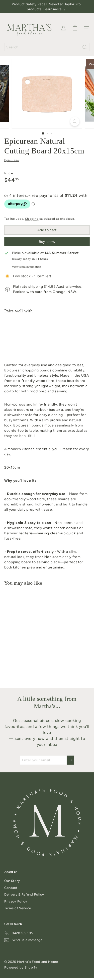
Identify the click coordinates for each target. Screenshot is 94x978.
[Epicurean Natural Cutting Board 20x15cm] (47, 336)
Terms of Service (17, 908)
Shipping (32, 218)
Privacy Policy (15, 901)
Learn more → (54, 9)
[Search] (85, 47)
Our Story (12, 881)
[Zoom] (74, 121)
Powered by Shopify (20, 967)
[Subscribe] (70, 760)
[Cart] (75, 28)
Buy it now (47, 242)
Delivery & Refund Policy (24, 894)
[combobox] (47, 47)
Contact (11, 888)
